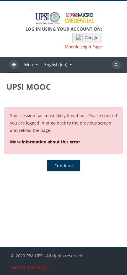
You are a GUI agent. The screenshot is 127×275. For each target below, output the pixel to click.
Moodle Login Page (83, 47)
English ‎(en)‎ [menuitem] (55, 64)
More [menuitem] (29, 64)
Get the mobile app (30, 267)
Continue (63, 165)
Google (91, 37)
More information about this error (45, 142)
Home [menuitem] (13, 65)
